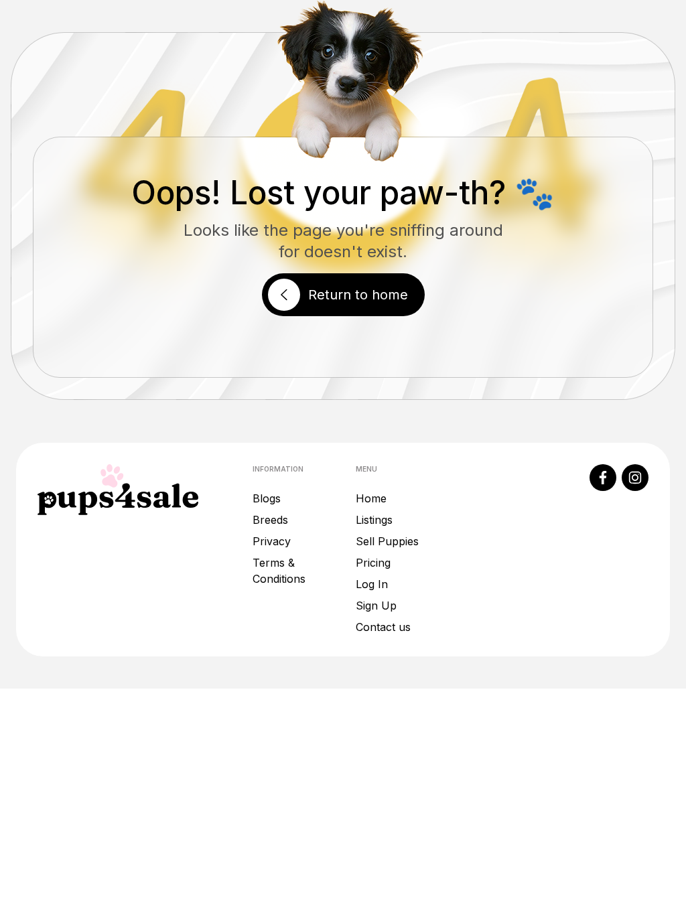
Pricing (373, 562)
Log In (372, 584)
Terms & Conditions (279, 570)
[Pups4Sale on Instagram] (635, 477)
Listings (374, 519)
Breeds (270, 519)
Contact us (383, 627)
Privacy (272, 541)
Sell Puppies (387, 541)
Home (371, 498)
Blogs (267, 498)
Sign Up (376, 605)
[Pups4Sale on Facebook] (603, 477)
